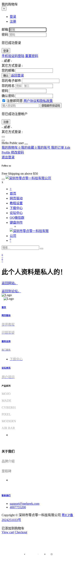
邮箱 (5, 29)
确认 (6, 75)
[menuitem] (13, 143)
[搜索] (41, 248)
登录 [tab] (13, 16)
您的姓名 (8, 85)
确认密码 (8, 96)
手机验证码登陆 (13, 56)
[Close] (3, 136)
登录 (6, 50)
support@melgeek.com (24, 503)
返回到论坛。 (11, 291)
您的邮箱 (8, 70)
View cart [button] (8, 532)
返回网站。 (10, 283)
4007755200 (18, 507)
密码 (5, 34)
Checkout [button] (21, 532)
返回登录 (17, 75)
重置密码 (31, 56)
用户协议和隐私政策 (38, 101)
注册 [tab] (13, 21)
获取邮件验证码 (51, 105)
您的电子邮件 (11, 80)
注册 (6, 122)
